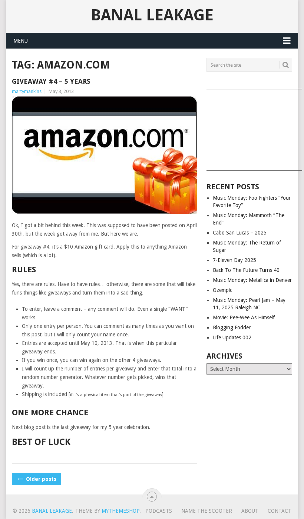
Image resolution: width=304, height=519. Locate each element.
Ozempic (222, 290)
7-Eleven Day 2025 (234, 260)
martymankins (27, 91)
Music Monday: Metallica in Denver (252, 280)
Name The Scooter (206, 511)
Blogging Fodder (232, 327)
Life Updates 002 (232, 337)
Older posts (40, 479)
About (249, 511)
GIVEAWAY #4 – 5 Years (51, 81)
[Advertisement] (249, 127)
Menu (20, 41)
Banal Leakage (152, 15)
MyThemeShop (120, 511)
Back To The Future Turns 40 (246, 270)
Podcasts (158, 511)
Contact (279, 511)
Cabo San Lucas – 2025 (240, 233)
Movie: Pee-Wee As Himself (244, 317)
